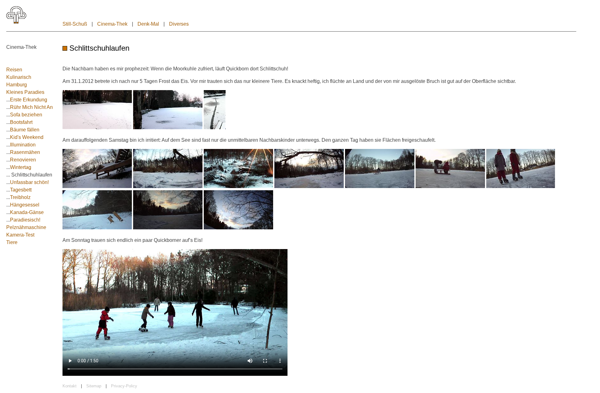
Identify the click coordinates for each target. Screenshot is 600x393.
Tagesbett (21, 189)
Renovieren (23, 159)
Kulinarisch (18, 77)
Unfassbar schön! (29, 182)
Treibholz (20, 197)
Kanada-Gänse (27, 212)
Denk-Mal (148, 24)
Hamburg (16, 84)
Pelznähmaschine (26, 227)
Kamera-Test (20, 234)
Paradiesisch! (25, 219)
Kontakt (69, 386)
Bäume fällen (24, 129)
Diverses (179, 24)
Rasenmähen (25, 152)
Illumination (23, 144)
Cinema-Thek (112, 24)
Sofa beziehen (26, 114)
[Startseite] (16, 22)
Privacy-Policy (124, 386)
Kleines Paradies (25, 92)
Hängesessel (24, 204)
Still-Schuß (74, 24)
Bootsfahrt (21, 122)
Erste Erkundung (28, 99)
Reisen (14, 69)
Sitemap (93, 386)
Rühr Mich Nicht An (31, 107)
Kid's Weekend (26, 137)
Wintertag (20, 167)
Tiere (12, 242)
